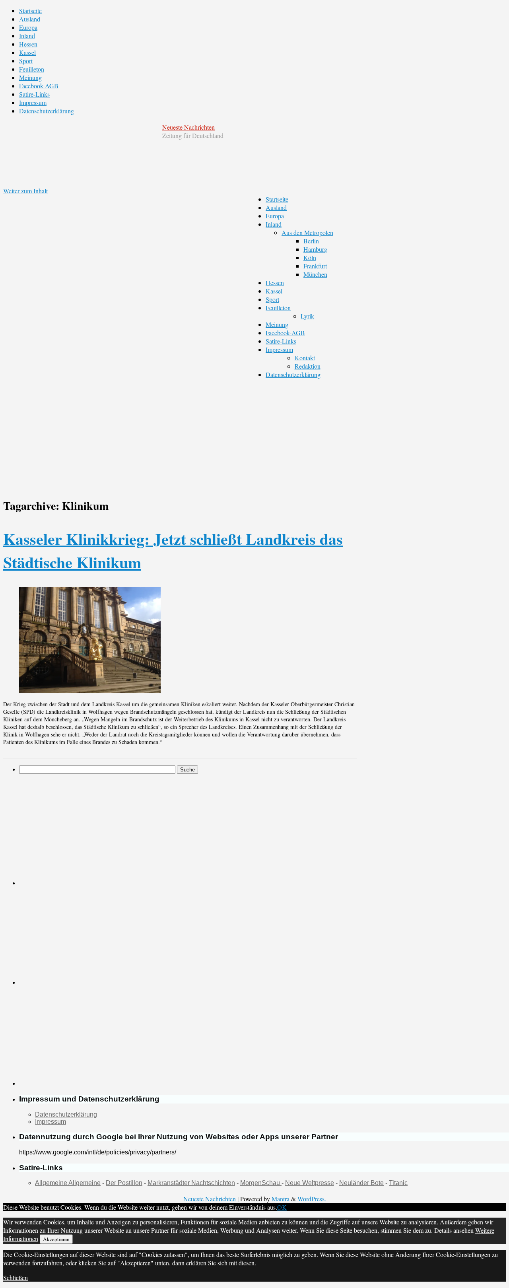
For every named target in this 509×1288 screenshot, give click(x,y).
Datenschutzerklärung (46, 111)
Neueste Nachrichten (188, 127)
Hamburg (315, 249)
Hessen (28, 44)
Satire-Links (34, 94)
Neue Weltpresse (309, 1182)
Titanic (398, 1182)
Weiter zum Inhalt (25, 190)
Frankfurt (315, 266)
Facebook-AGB (38, 86)
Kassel (27, 52)
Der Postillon (124, 1182)
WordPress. (311, 1199)
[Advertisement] (110, 829)
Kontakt (305, 358)
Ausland (29, 19)
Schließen (15, 1277)
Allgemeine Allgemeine (68, 1182)
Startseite (30, 10)
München (315, 274)
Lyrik (307, 316)
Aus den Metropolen (307, 232)
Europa (28, 27)
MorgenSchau (261, 1182)
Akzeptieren (56, 1239)
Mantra (280, 1199)
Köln (309, 257)
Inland (27, 35)
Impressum (33, 102)
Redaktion (308, 366)
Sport (26, 60)
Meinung (30, 77)
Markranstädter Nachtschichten (191, 1182)
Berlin (311, 241)
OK (282, 1207)
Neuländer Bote (361, 1182)
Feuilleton (31, 69)
